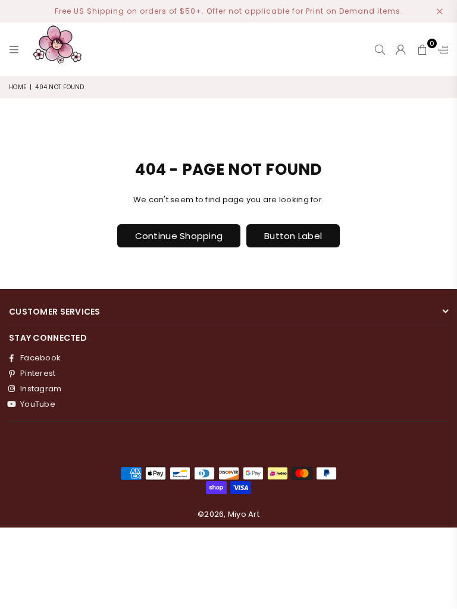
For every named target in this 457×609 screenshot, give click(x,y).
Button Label (293, 236)
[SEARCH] (380, 49)
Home (17, 87)
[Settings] (440, 49)
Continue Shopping (179, 236)
